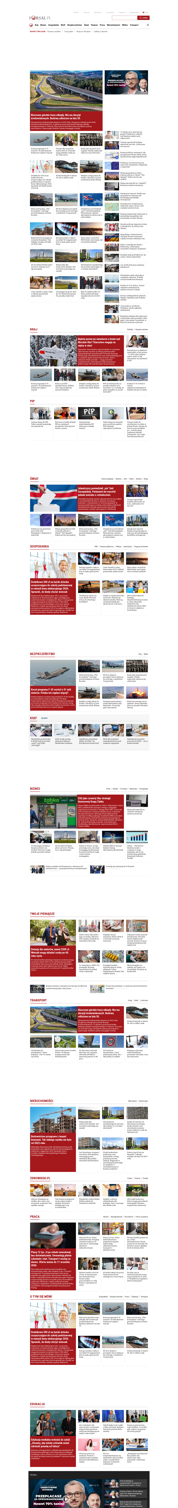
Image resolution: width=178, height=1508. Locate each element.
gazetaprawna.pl (134, 12)
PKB (96, 524)
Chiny (131, 457)
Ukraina (138, 457)
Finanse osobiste (54, 31)
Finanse (137, 1156)
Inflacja (118, 524)
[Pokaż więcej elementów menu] (148, 25)
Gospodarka (103, 1274)
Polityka (130, 307)
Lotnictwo (144, 978)
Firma (108, 767)
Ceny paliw (68, 31)
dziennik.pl (87, 12)
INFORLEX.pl (98, 12)
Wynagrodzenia (116, 1195)
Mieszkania (132, 1079)
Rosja (146, 457)
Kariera (105, 1195)
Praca (127, 1274)
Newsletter (122, 12)
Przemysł (123, 767)
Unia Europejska (107, 457)
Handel (115, 767)
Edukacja (135, 1274)
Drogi (130, 978)
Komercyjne (143, 1079)
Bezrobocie (129, 1195)
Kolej (136, 978)
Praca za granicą (142, 1195)
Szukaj (144, 18)
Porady (145, 1156)
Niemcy (118, 457)
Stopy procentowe (141, 524)
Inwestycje (128, 524)
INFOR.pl (76, 12)
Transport (144, 1274)
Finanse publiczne (106, 524)
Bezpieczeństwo (142, 307)
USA (125, 457)
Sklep (146, 12)
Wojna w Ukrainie (83, 31)
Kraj (140, 632)
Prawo (129, 1156)
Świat (146, 632)
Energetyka (144, 767)
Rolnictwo (133, 767)
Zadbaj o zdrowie (100, 31)
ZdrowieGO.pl (110, 12)
